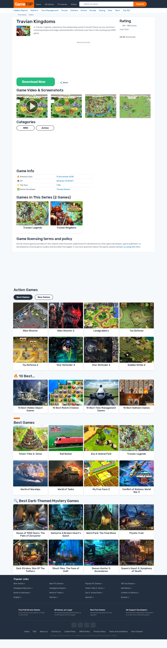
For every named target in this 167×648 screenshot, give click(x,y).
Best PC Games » (56, 583)
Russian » (125, 597)
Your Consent (137, 631)
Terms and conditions (118, 631)
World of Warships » (22, 593)
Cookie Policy (70, 631)
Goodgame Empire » (57, 588)
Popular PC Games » (93, 583)
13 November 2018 (65, 176)
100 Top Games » (128, 583)
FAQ (34, 631)
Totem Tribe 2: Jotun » (95, 588)
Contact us (56, 631)
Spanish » (89, 597)
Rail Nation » (126, 588)
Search (140, 4)
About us (44, 631)
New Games (44, 297)
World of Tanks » (56, 593)
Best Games (23, 297)
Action (31, 15)
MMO (25, 128)
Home (26, 631)
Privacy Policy (100, 631)
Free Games (22, 15)
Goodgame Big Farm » (23, 588)
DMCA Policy (84, 631)
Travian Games (63, 189)
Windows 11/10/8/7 (65, 181)
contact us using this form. (128, 247)
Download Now (34, 82)
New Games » (19, 583)
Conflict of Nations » (130, 593)
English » (17, 597)
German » (53, 597)
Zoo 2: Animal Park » (94, 593)
